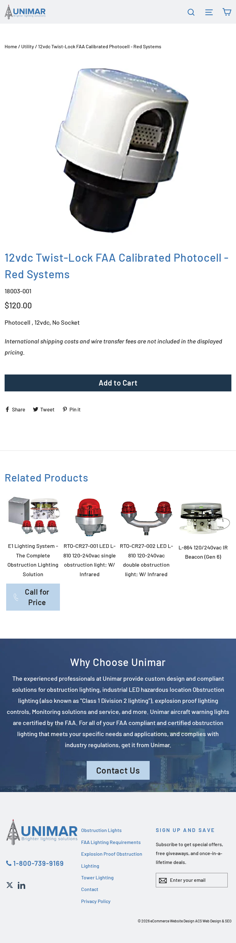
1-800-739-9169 (38, 863)
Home (11, 46)
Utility (27, 46)
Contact (89, 889)
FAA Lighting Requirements (111, 842)
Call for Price (37, 597)
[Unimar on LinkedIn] (21, 884)
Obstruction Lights (101, 830)
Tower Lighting (97, 877)
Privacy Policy (96, 901)
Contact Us (118, 770)
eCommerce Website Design (172, 921)
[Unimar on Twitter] (9, 884)
